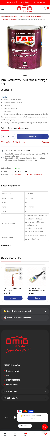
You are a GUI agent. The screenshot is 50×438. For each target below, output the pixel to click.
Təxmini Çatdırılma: (12, 151)
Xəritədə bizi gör (13, 371)
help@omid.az (12, 384)
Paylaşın (45, 142)
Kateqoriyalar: (7, 175)
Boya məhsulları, (21, 174)
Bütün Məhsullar (35, 174)
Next (46, 283)
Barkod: (4, 171)
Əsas (3, 16)
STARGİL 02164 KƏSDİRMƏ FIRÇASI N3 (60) (36, 289)
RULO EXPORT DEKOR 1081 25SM (12, 289)
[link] (20, 269)
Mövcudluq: (6, 168)
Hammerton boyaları (10, 19)
